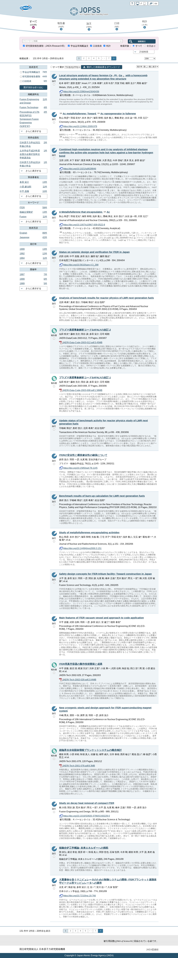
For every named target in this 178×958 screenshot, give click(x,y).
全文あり (151, 46)
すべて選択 (59, 67)
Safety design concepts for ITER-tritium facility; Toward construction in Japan (105, 574)
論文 (89, 25)
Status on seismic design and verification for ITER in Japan (94, 252)
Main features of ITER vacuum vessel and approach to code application (101, 617)
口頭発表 (97, 46)
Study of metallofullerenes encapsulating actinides (89, 532)
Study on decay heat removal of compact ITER (86, 803)
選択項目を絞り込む (33, 87)
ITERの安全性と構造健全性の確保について (83, 455)
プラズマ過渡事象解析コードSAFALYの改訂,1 (85, 377)
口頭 (116, 25)
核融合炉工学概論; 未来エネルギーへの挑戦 (83, 847)
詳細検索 (143, 52)
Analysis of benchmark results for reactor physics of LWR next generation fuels (106, 297)
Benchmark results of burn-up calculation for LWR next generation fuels (102, 496)
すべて (33, 23)
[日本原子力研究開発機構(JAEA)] (25, 9)
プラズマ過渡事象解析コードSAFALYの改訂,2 (85, 329)
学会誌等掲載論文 (79, 46)
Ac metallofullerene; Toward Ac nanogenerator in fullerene (99, 113)
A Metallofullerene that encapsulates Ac (84, 212)
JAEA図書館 (152, 949)
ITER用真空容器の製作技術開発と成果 (80, 664)
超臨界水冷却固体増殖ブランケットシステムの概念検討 (90, 750)
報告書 (61, 25)
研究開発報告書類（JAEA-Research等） (46, 46)
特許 (144, 23)
